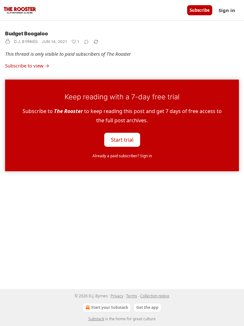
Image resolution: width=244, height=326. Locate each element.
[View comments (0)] (86, 42)
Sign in (227, 10)
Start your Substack (109, 307)
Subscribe (200, 10)
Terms (131, 296)
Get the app (147, 307)
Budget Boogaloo (26, 33)
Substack (96, 319)
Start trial (122, 139)
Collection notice (154, 296)
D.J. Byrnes (26, 41)
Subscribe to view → (27, 65)
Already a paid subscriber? (122, 156)
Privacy (117, 296)
